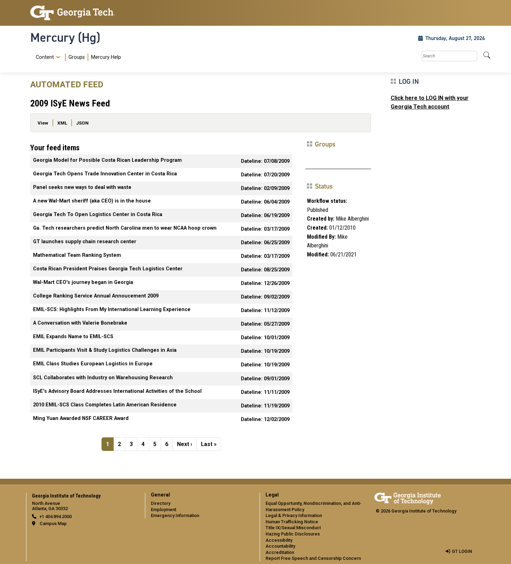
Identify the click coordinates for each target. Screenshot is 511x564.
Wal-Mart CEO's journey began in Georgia (83, 282)
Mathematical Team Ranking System (77, 255)
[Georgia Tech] (83, 13)
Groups (76, 57)
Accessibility (279, 540)
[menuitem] (77, 57)
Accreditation (280, 552)
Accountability (280, 546)
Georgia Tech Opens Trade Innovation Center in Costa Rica (105, 174)
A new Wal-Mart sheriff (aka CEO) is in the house (92, 201)
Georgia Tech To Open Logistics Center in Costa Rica (97, 214)
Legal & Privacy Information (294, 515)
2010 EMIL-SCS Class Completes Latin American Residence (105, 405)
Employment (163, 509)
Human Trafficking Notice (292, 521)
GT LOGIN (462, 551)
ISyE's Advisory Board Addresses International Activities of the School (117, 391)
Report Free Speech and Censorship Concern (313, 558)
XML (62, 123)
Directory (160, 503)
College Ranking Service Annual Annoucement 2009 (96, 296)
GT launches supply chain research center (84, 242)
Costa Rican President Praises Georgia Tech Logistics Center (107, 269)
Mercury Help (106, 57)
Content (45, 57)
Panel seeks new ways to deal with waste (82, 187)
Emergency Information (175, 515)
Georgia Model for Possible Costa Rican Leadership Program (107, 160)
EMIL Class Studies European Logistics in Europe (93, 364)
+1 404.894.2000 (55, 516)
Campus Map (53, 523)
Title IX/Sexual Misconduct (293, 527)
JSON (82, 123)
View (43, 123)
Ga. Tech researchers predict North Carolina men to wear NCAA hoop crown (125, 228)
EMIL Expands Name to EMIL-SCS (73, 337)
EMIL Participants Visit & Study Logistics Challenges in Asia (105, 350)
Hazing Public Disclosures (293, 534)
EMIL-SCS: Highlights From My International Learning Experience (111, 309)
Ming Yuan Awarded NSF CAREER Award (81, 418)
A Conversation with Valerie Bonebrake (80, 323)
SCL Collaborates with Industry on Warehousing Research (103, 378)
